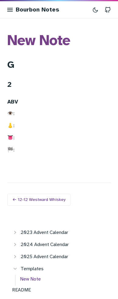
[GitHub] (108, 10)
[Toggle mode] (95, 10)
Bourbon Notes (37, 9)
